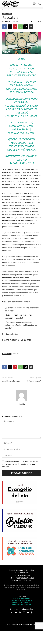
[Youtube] (27, 612)
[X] (10, 26)
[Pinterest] (15, 26)
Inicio (4, 10)
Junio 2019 (16, 354)
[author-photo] (21, 401)
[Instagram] (19, 612)
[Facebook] (4, 26)
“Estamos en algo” (34, 381)
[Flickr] (15, 612)
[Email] (25, 26)
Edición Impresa (13, 10)
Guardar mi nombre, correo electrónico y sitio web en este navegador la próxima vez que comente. (20, 463)
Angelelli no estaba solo (11, 381)
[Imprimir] (31, 26)
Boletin (7, 21)
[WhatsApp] (20, 26)
